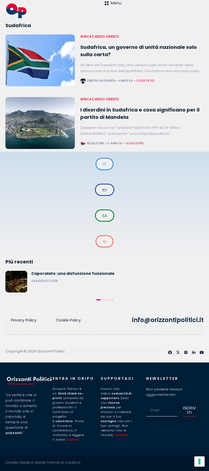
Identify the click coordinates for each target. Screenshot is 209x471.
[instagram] (186, 352)
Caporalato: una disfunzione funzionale (73, 273)
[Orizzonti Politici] (54, 11)
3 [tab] (105, 299)
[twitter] (178, 352)
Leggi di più (146, 80)
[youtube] (202, 352)
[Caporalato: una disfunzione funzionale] (16, 281)
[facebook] (170, 352)
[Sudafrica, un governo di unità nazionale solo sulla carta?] (40, 60)
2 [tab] (102, 299)
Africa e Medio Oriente (99, 36)
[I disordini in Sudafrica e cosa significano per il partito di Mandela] (40, 123)
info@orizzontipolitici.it (168, 320)
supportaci (117, 378)
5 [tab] (109, 299)
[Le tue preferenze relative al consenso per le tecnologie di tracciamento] (199, 461)
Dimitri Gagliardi (101, 80)
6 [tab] (112, 299)
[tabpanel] (104, 281)
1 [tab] (98, 299)
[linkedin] (194, 352)
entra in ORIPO (73, 378)
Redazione (95, 143)
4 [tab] (107, 299)
